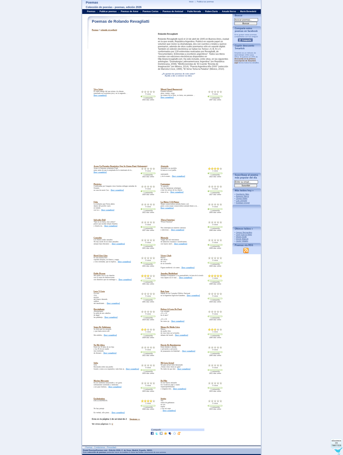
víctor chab (166, 255)
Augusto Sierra (242, 196)
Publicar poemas (108, 11)
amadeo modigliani (169, 273)
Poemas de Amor (129, 11)
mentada (164, 238)
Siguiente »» (135, 419)
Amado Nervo (229, 11)
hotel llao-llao (101, 255)
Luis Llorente (241, 201)
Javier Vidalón (242, 241)
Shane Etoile (241, 237)
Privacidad (111, 447)
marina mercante (101, 381)
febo (96, 202)
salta (96, 363)
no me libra (99, 345)
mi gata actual (167, 363)
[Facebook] (245, 40)
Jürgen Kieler (241, 198)
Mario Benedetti (248, 11)
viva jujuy (98, 89)
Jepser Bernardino (244, 232)
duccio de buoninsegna (171, 345)
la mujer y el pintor (170, 202)
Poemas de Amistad (173, 11)
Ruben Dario (211, 11)
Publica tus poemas (205, 2)
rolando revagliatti (109, 30)
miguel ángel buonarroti (171, 89)
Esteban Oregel (243, 203)
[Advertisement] (122, 58)
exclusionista (99, 398)
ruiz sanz (165, 291)
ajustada (164, 166)
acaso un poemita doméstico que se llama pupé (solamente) (120, 166)
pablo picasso (99, 273)
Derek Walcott (242, 239)
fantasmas (165, 184)
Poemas (95, 30)
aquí (236, 63)
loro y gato (99, 291)
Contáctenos (99, 447)
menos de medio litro (170, 327)
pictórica (97, 184)
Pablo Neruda (194, 11)
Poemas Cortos (150, 11)
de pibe (164, 381)
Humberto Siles (242, 194)
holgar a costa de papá (171, 309)
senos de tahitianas (102, 327)
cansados (98, 238)
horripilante (99, 309)
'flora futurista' (168, 220)
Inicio (191, 2)
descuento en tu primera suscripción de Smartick (245, 60)
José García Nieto (244, 234)
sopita (163, 398)
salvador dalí (100, 220)
